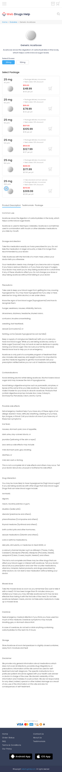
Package (39, 205)
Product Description (11, 205)
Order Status (8, 737)
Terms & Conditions (11, 745)
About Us (37, 737)
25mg (8, 62)
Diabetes (13, 22)
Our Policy (7, 748)
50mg (22, 62)
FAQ (4, 741)
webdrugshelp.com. (28, 769)
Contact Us (38, 734)
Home (4, 22)
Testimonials (28, 205)
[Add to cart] (50, 89)
